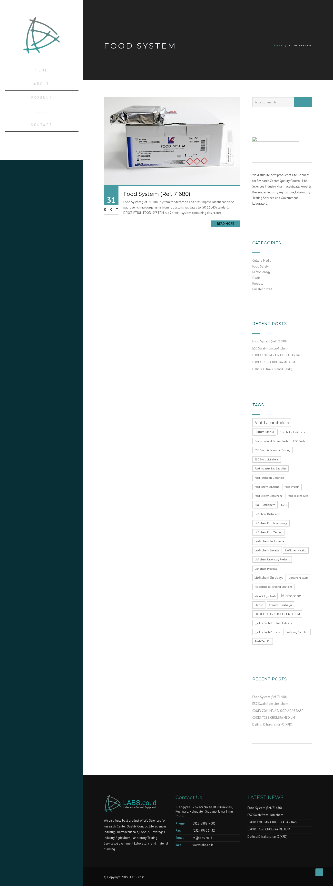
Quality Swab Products (267, 632)
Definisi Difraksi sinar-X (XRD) (272, 369)
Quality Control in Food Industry (273, 623)
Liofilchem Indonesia (269, 541)
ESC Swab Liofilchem (267, 459)
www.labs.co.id (203, 845)
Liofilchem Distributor (267, 514)
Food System (292, 486)
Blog (42, 111)
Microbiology (261, 272)
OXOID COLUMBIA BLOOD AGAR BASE (277, 355)
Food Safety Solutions (267, 486)
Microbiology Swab (265, 596)
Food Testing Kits (297, 496)
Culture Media (261, 261)
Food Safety (260, 266)
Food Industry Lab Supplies (270, 468)
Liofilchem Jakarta (267, 550)
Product (41, 97)
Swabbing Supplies (297, 632)
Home (41, 70)
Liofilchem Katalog (295, 550)
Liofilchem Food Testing (268, 532)
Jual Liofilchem (265, 505)
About (41, 84)
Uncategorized (262, 289)
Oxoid (256, 278)
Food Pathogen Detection (269, 477)
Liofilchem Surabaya (269, 577)
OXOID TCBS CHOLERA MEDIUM (273, 362)
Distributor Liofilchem (292, 432)
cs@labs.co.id (202, 838)
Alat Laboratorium (272, 422)
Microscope (291, 595)
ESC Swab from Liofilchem (270, 348)
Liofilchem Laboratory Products (272, 559)
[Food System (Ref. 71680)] (172, 141)
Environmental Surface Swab (271, 441)
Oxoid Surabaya (280, 605)
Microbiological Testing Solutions (273, 586)
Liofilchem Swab (298, 577)
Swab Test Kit (263, 641)
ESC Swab (299, 441)
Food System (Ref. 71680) (156, 194)
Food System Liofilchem (268, 496)
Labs (283, 505)
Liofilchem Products (266, 568)
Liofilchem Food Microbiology (271, 523)
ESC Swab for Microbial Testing (272, 450)
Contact (41, 125)
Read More (225, 224)
